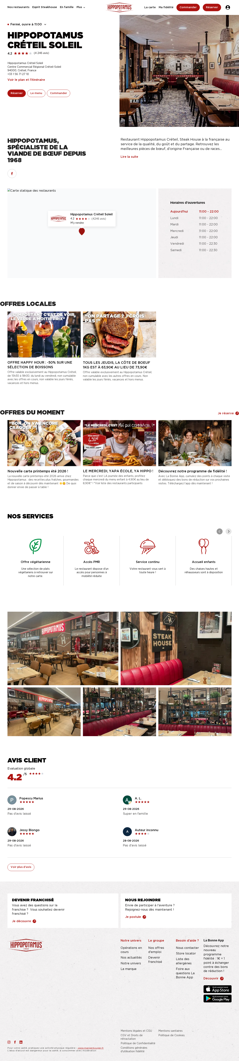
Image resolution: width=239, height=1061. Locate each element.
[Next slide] (229, 531)
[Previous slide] (220, 531)
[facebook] (11, 173)
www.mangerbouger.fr (90, 1048)
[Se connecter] (228, 7)
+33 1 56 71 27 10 (18, 74)
